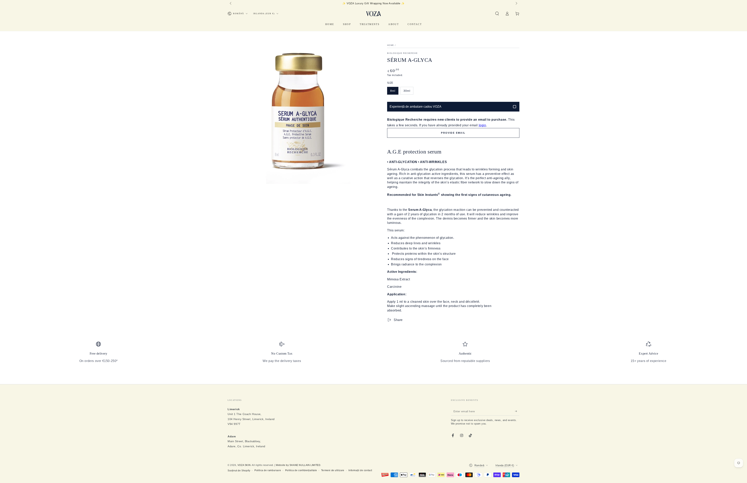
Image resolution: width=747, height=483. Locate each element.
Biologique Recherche (402, 53)
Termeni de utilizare (332, 470)
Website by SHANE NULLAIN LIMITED (298, 465)
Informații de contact (360, 470)
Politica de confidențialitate (301, 470)
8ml (392, 90)
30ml (406, 90)
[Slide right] (516, 3)
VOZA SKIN (244, 465)
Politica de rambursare (267, 470)
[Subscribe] (517, 411)
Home (390, 45)
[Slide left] (231, 3)
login (482, 125)
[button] (497, 13)
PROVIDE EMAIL (453, 133)
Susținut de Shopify (239, 470)
